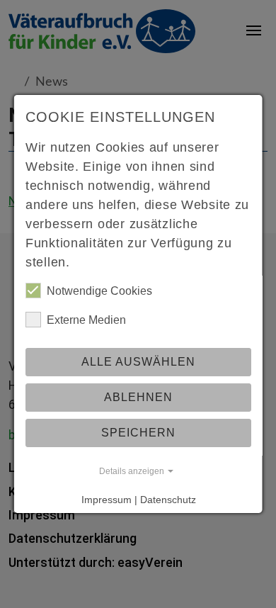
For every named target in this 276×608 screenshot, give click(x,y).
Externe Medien (86, 320)
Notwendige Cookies (99, 291)
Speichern (138, 433)
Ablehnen (138, 397)
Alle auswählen (138, 362)
